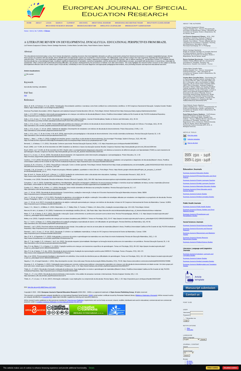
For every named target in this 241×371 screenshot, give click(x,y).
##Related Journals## (110, 26)
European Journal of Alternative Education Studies (199, 186)
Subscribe (190, 329)
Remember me (191, 318)
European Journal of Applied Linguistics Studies (198, 196)
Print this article (192, 135)
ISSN (90, 295)
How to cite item (193, 143)
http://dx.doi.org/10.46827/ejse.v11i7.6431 (42, 287)
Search (59, 23)
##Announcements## (86, 26)
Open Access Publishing (75, 300)
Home (29, 23)
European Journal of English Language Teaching (199, 183)
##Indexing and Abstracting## (129, 23)
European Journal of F (190, 180)
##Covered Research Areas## (59, 26)
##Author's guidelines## (158, 23)
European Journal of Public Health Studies (197, 206)
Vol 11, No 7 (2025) (36, 31)
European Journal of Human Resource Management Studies (195, 238)
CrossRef (45, 297)
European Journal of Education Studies (196, 173)
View (188, 328)
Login (48, 23)
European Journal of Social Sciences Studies (197, 225)
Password (186, 315)
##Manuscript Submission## (137, 26)
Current (71, 23)
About (39, 23)
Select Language (188, 337)
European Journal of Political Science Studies (198, 242)
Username (186, 312)
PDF (25, 95)
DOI (50, 297)
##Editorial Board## (101, 23)
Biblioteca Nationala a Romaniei (146, 295)
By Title (189, 364)
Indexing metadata (194, 139)
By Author (190, 362)
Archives (83, 23)
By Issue (189, 361)
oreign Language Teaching (206, 180)
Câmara (47, 31)
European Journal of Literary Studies (195, 194)
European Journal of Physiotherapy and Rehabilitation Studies (196, 214)
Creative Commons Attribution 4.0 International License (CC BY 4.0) (59, 302)
